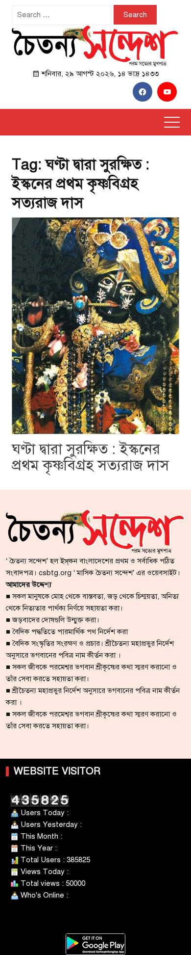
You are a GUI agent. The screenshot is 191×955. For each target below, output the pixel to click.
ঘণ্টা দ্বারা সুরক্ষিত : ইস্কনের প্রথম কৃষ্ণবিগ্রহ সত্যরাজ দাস (90, 457)
